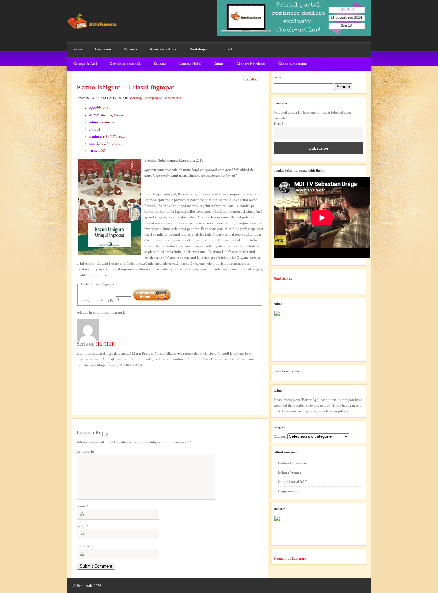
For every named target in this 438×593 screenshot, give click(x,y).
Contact (226, 49)
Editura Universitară (293, 463)
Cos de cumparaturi (294, 63)
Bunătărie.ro (283, 279)
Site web (83, 546)
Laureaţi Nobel (190, 63)
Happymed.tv (288, 491)
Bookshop (199, 49)
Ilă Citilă (96, 98)
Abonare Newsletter (250, 63)
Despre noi (103, 49)
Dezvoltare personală (125, 63)
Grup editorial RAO (292, 482)
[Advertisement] (110, 381)
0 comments (173, 98)
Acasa (77, 49)
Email (82, 526)
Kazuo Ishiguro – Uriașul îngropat (125, 87)
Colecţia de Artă (85, 63)
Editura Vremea (289, 472)
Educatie (160, 63)
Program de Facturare (290, 558)
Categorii (280, 436)
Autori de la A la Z (163, 49)
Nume (82, 506)
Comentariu (85, 451)
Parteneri (130, 49)
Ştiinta (218, 63)
